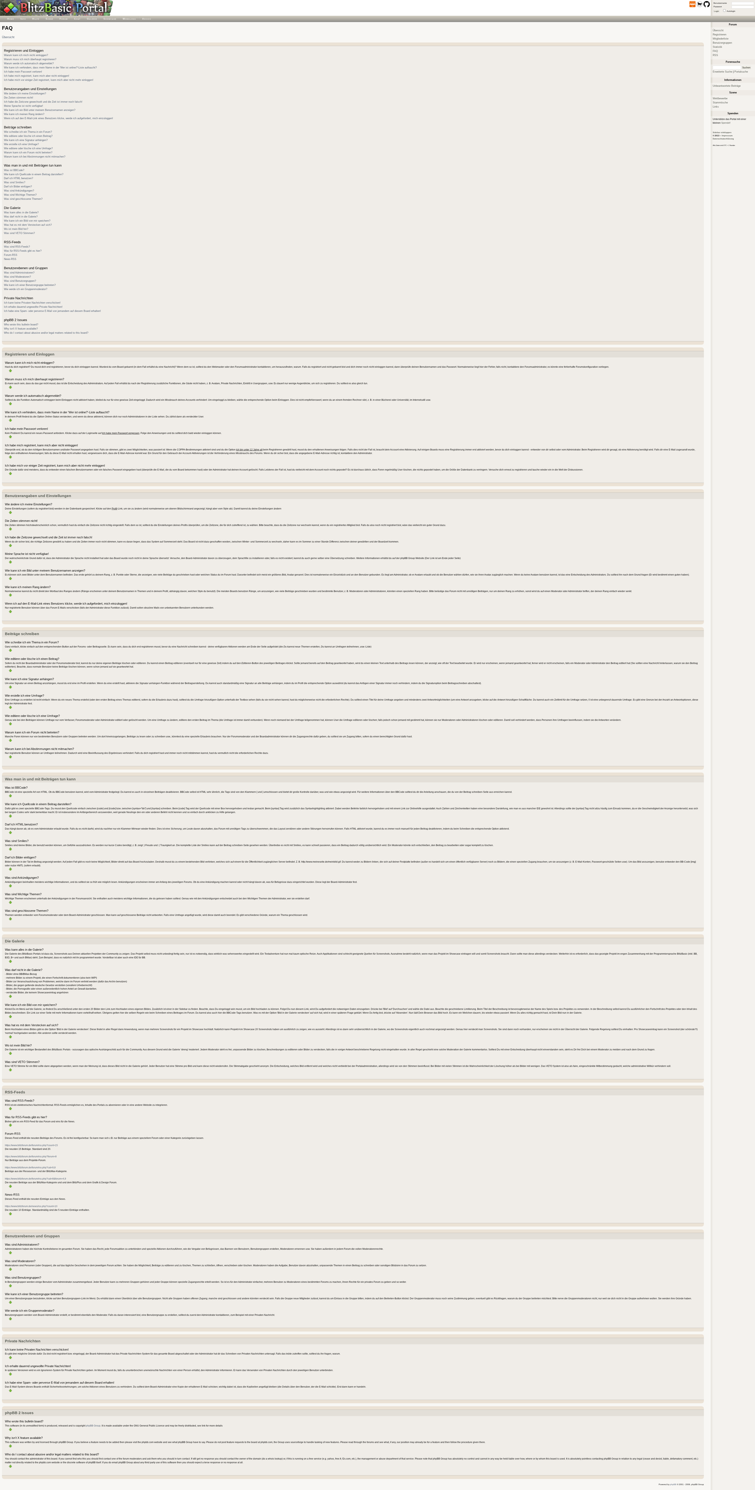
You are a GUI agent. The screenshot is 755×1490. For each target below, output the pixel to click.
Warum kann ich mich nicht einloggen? (26, 55)
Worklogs (129, 18)
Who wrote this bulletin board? (21, 324)
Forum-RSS (10, 254)
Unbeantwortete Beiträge (727, 85)
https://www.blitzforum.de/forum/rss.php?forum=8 (31, 1156)
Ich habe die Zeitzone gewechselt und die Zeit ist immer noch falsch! (43, 101)
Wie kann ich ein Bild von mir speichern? (27, 220)
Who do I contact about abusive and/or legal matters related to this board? (46, 332)
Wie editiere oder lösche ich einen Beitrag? (28, 135)
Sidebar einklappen (722, 132)
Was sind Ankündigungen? (19, 190)
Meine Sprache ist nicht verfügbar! (23, 105)
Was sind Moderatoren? (17, 276)
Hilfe (35, 18)
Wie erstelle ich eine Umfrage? (21, 144)
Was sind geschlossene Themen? (23, 198)
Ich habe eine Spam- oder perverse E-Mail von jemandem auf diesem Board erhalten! (52, 310)
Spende (725, 123)
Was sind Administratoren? (19, 272)
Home (10, 18)
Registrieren (719, 34)
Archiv (146, 18)
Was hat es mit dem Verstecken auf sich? (28, 224)
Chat (77, 18)
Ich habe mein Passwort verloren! (23, 71)
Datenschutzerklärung (723, 139)
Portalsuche (741, 71)
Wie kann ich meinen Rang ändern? (24, 114)
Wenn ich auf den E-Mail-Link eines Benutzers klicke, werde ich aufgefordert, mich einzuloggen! (58, 118)
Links (716, 106)
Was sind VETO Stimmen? (19, 233)
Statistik (717, 46)
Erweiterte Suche (722, 71)
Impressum (727, 135)
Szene (49, 18)
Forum (64, 18)
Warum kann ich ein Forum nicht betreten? (28, 152)
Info (23, 18)
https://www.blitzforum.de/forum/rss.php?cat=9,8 (30, 1167)
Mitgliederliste (720, 38)
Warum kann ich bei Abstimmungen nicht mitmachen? (34, 156)
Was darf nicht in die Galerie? (21, 216)
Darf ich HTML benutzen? (18, 178)
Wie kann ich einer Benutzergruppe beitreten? (30, 285)
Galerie (92, 18)
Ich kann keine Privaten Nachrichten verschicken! (32, 302)
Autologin (731, 11)
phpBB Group (93, 1425)
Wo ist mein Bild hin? (16, 228)
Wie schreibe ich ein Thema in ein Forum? (28, 131)
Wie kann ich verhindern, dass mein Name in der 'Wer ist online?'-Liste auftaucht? (50, 67)
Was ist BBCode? (14, 170)
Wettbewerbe (720, 98)
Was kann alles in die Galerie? (21, 212)
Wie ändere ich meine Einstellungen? (25, 93)
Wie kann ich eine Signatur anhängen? (26, 140)
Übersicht (8, 37)
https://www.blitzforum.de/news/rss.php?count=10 (31, 1206)
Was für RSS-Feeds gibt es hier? (22, 250)
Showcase (109, 18)
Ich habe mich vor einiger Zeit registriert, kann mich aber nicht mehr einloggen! (48, 79)
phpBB (673, 1484)
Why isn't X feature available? (21, 328)
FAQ (715, 51)
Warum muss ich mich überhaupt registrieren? (30, 59)
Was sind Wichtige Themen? (20, 194)
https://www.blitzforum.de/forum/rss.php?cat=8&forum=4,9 (35, 1178)
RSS (715, 55)
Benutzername (720, 3)
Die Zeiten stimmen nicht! (18, 97)
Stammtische (720, 102)
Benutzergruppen (722, 42)
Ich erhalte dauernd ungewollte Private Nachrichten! (33, 306)
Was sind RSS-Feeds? (17, 246)
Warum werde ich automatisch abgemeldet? (29, 63)
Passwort (718, 7)
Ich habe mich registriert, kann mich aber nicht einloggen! (36, 75)
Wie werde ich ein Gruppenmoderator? (25, 289)
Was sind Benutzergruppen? (20, 280)
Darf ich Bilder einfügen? (18, 186)
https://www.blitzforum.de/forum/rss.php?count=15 (31, 1145)
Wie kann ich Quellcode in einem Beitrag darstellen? (33, 174)
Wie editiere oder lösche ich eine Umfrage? (28, 148)
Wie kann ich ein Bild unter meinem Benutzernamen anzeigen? (39, 110)
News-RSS (10, 259)
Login (716, 11)
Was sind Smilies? (14, 182)
